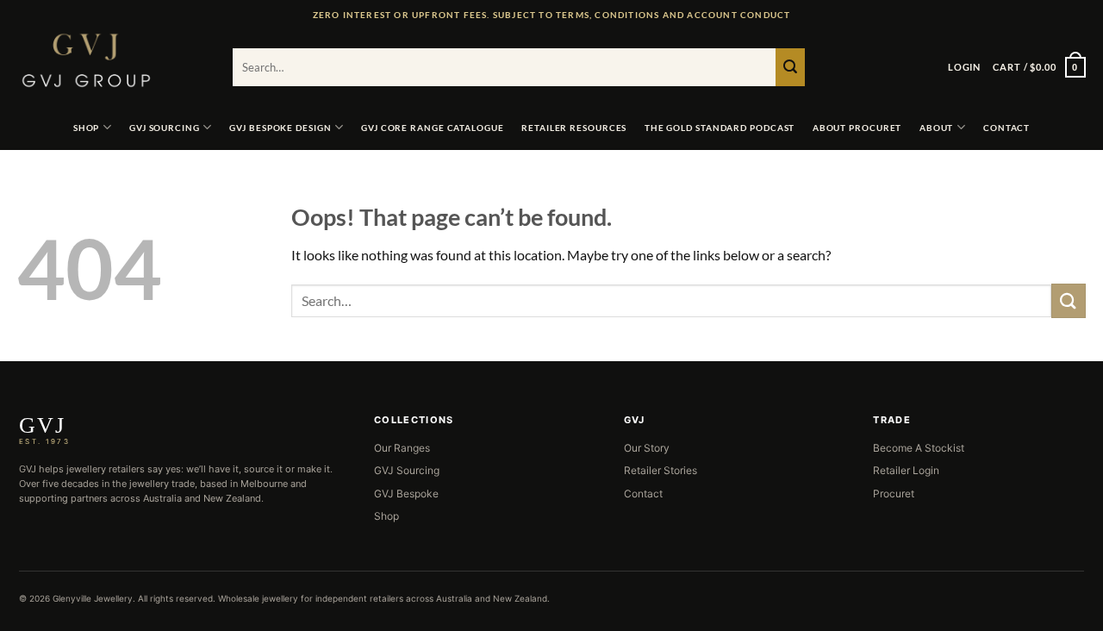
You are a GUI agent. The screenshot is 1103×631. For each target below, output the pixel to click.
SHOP (86, 127)
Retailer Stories (660, 470)
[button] (964, 67)
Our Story (647, 447)
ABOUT (936, 127)
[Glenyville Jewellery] (112, 60)
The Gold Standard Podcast (720, 127)
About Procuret (857, 127)
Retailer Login (906, 470)
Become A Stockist (918, 447)
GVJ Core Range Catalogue (432, 127)
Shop (386, 515)
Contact (643, 493)
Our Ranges (402, 447)
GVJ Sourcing (164, 127)
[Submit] (790, 67)
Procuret (893, 493)
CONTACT (1006, 127)
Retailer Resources (573, 127)
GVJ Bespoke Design (280, 127)
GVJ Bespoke (406, 493)
